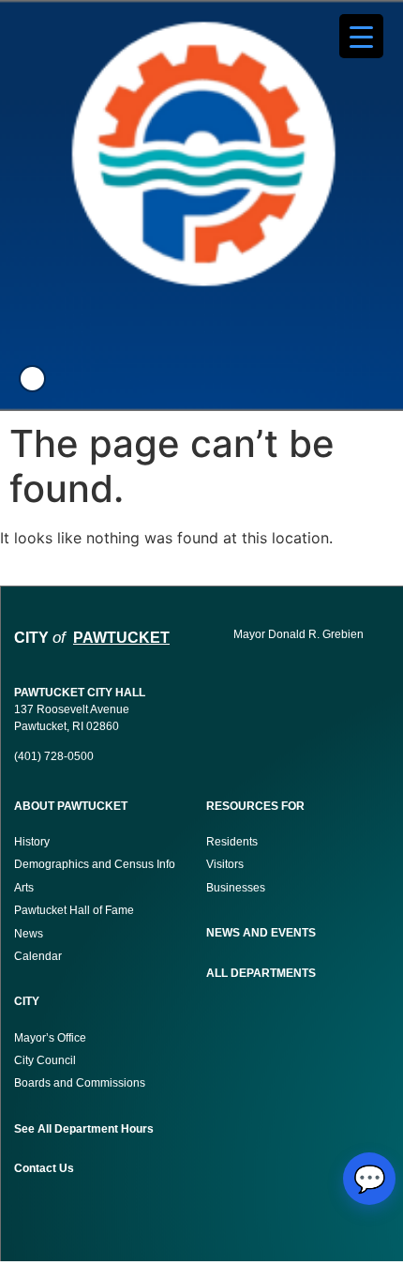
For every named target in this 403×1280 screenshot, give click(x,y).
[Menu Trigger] (361, 36)
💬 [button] (369, 1179)
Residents (232, 841)
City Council (45, 1060)
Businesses (237, 887)
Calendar (38, 956)
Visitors (225, 864)
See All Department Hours (84, 1128)
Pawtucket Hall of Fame (74, 910)
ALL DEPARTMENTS (261, 973)
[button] (32, 378)
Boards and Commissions (79, 1083)
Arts (24, 887)
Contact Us (44, 1168)
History (32, 841)
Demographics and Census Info (94, 864)
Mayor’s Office (50, 1037)
